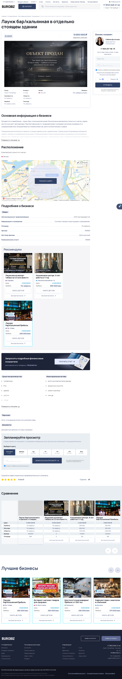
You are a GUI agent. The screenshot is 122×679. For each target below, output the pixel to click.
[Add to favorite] (30, 255)
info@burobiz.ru (116, 653)
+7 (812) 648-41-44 (111, 5)
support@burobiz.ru (114, 658)
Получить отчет (66, 362)
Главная (3, 16)
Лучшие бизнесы (19, 568)
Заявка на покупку (90, 638)
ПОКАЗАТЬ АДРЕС (45, 181)
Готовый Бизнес (12, 16)
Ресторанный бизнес (24, 16)
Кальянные (35, 16)
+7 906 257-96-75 (107, 49)
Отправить (107, 85)
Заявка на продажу (111, 638)
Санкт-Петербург (111, 8)
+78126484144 (31, 365)
